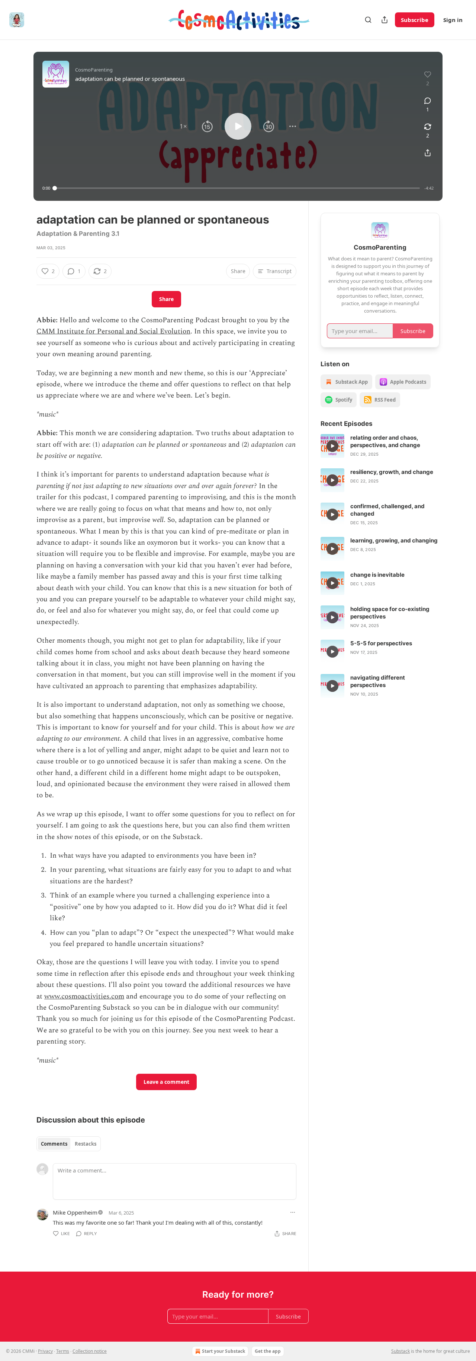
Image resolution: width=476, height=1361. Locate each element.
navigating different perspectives (377, 681)
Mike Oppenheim (75, 1212)
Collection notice (90, 1351)
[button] (183, 126)
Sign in (453, 19)
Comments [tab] (54, 1143)
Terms (62, 1351)
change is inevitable (377, 574)
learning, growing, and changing (394, 540)
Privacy (45, 1351)
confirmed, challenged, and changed (387, 510)
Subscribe (414, 19)
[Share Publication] (384, 19)
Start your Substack (223, 1351)
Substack (400, 1351)
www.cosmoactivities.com (84, 996)
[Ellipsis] (293, 1212)
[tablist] (68, 1143)
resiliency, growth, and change (391, 471)
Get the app (268, 1351)
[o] (332, 446)
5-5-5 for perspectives (381, 643)
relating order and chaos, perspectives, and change (385, 441)
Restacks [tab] (85, 1143)
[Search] (368, 19)
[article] (380, 446)
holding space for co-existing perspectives (390, 612)
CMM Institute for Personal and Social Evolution (113, 331)
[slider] (237, 188)
